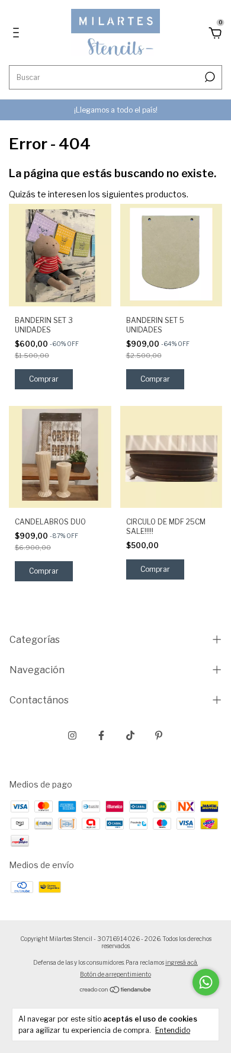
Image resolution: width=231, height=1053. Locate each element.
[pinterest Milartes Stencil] (158, 735)
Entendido (172, 1030)
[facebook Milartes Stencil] (101, 735)
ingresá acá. (181, 962)
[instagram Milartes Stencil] (72, 735)
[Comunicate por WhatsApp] (205, 982)
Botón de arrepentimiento (115, 974)
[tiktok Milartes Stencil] (130, 735)
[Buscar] (208, 77)
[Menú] (18, 34)
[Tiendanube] (116, 990)
